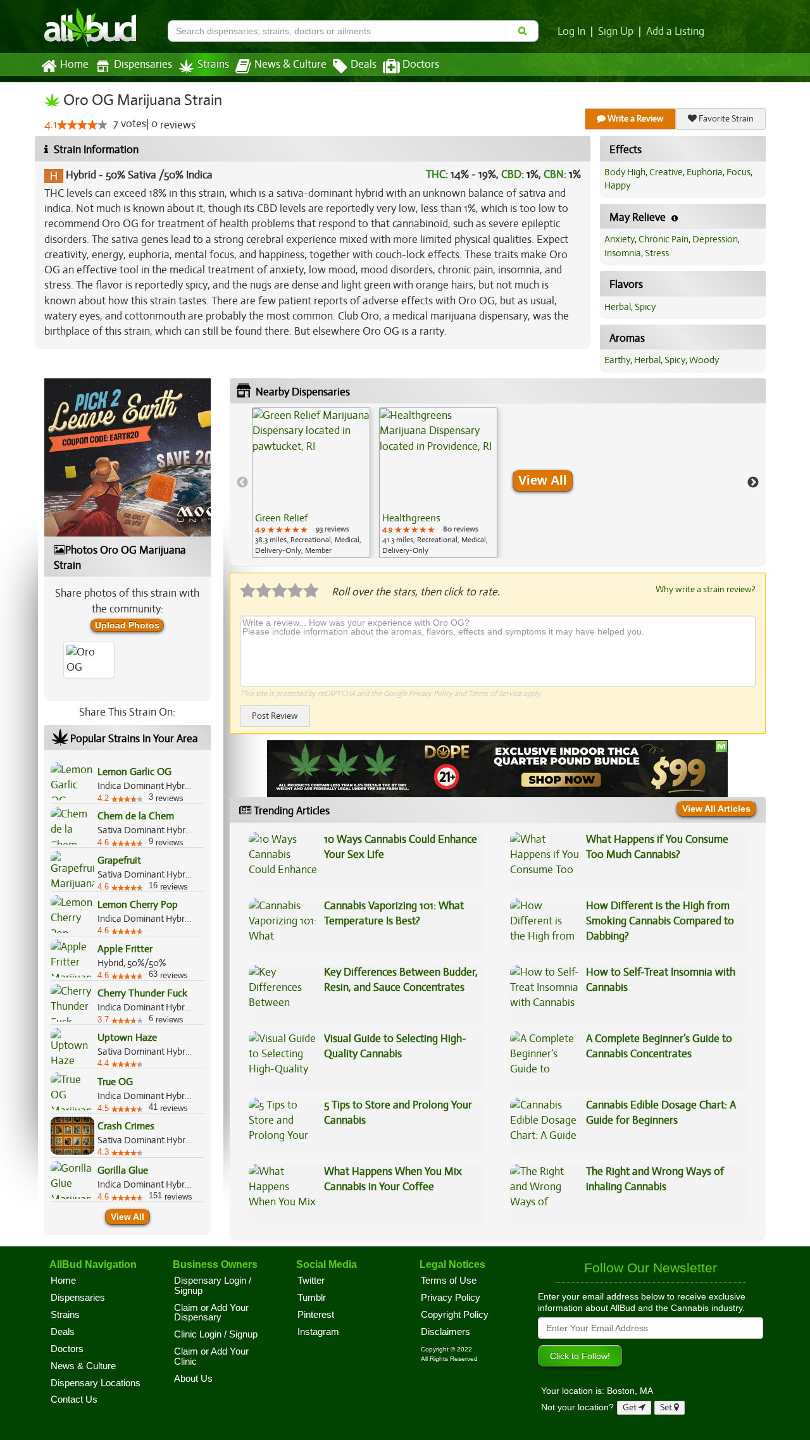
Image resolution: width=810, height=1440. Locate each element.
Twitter (311, 1281)
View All (127, 1217)
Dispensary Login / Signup (212, 1286)
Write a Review (635, 118)
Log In (571, 31)
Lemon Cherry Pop (137, 904)
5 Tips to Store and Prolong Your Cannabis (398, 1112)
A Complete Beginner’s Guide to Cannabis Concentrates (659, 1046)
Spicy (645, 307)
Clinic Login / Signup (216, 1334)
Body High (624, 172)
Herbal (617, 307)
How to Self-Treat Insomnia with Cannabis (660, 979)
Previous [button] (242, 482)
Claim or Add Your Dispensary (211, 1313)
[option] (311, 482)
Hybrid (81, 175)
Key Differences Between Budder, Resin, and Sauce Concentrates (401, 979)
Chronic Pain (663, 239)
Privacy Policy (430, 693)
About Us (193, 1379)
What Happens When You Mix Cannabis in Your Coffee (393, 1179)
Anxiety (619, 239)
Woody (704, 360)
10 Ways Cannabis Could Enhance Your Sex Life (400, 847)
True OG (115, 1082)
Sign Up (615, 31)
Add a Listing (675, 31)
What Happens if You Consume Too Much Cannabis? (657, 847)
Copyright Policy (455, 1315)
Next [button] (753, 482)
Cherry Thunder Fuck (142, 993)
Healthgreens (411, 518)
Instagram (318, 1332)
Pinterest (315, 1315)
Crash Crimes (125, 1126)
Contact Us (74, 1399)
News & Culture (290, 64)
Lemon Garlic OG (134, 772)
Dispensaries (143, 64)
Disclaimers (445, 1332)
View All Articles (716, 809)
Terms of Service (494, 693)
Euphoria (705, 172)
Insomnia (622, 253)
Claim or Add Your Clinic (211, 1356)
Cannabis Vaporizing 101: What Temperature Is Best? (394, 913)
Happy (617, 185)
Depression (715, 239)
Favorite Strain (725, 118)
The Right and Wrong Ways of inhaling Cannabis (655, 1179)
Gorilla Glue (122, 1170)
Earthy (617, 360)
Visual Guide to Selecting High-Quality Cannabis (395, 1046)
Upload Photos (127, 625)
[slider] (82, 125)
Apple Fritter (125, 949)
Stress (657, 253)
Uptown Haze (127, 1037)
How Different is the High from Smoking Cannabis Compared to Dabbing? (660, 921)
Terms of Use (449, 1281)
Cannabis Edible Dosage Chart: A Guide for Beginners (661, 1112)
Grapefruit (119, 860)
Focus (738, 172)
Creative (666, 172)
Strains (213, 64)
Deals (364, 64)
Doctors (420, 64)
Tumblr (311, 1298)
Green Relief (281, 518)
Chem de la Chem (135, 816)
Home (74, 64)
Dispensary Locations (95, 1383)
